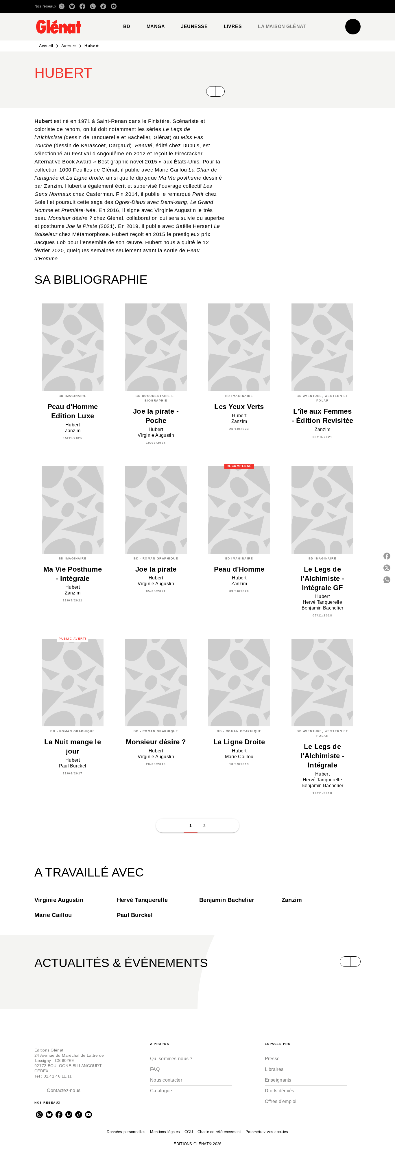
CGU (188, 1132)
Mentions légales (165, 1132)
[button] (279, 6)
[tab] (126, 26)
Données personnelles (126, 1132)
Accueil (46, 45)
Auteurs (69, 45)
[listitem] (61, 6)
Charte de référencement (219, 1132)
